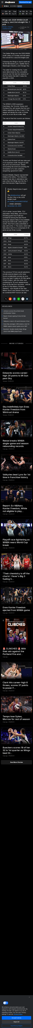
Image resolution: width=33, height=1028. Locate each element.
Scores (13, 6)
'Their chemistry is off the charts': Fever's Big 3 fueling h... (16, 576)
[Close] (29, 997)
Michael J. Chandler (7, 27)
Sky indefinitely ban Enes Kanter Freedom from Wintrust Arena (16, 409)
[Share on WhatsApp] (18, 298)
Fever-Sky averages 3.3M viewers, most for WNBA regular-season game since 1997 (16, 325)
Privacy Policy (18, 1014)
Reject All (16, 1022)
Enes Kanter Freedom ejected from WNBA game (16, 609)
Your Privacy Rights (16, 1025)
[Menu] (2, 2)
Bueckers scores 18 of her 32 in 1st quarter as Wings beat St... (16, 750)
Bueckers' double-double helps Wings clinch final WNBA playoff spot (14, 330)
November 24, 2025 (14, 206)
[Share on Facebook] (14, 298)
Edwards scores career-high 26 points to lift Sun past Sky (15, 376)
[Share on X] (5, 298)
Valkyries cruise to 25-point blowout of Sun (16, 321)
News (19, 6)
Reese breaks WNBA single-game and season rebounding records (16, 443)
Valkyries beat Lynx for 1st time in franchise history (16, 476)
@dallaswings (15, 195)
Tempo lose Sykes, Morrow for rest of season (16, 718)
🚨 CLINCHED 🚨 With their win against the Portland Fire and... (14, 651)
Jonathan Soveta (6, 28)
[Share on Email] (22, 298)
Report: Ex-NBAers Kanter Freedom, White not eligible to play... (15, 508)
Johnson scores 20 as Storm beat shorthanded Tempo (13, 312)
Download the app (25, 2)
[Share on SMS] (27, 298)
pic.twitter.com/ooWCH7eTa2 (17, 201)
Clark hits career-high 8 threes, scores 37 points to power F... (15, 685)
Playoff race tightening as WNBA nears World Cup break (16, 542)
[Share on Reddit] (10, 298)
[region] (16, 1011)
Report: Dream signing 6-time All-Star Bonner (14, 317)
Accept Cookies (16, 1018)
